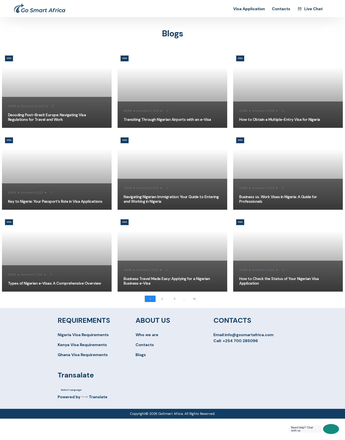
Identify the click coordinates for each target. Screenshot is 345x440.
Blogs (141, 354)
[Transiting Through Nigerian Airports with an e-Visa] (172, 90)
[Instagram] (230, 350)
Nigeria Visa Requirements (83, 334)
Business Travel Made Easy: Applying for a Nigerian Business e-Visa (167, 281)
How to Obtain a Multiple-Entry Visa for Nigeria (279, 119)
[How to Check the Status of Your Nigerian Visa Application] (288, 254)
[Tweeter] (222, 350)
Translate (98, 396)
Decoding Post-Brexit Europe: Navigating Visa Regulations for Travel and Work (47, 117)
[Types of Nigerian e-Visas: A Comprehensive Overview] (57, 254)
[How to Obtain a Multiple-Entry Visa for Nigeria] (288, 90)
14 (194, 298)
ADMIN (12, 106)
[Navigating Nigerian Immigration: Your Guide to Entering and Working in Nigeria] (172, 172)
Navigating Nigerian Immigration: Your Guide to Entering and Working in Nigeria (171, 199)
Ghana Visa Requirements (83, 354)
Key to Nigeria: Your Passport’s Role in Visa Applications (55, 201)
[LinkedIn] (237, 350)
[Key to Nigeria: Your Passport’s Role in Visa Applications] (57, 172)
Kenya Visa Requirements (82, 344)
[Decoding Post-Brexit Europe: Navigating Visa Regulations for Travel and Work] (57, 90)
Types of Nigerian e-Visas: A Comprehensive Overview (54, 283)
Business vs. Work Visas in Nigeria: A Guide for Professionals (278, 199)
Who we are (147, 334)
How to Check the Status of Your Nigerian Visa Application (279, 281)
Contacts (145, 344)
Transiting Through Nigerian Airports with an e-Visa (167, 119)
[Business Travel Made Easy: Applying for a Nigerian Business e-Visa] (172, 254)
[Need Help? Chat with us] (331, 429)
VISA (9, 58)
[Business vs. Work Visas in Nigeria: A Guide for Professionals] (288, 172)
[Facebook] (215, 350)
